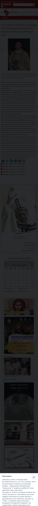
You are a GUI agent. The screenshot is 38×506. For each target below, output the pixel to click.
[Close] (34, 477)
